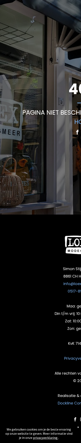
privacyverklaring (45, 438)
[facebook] (77, 133)
